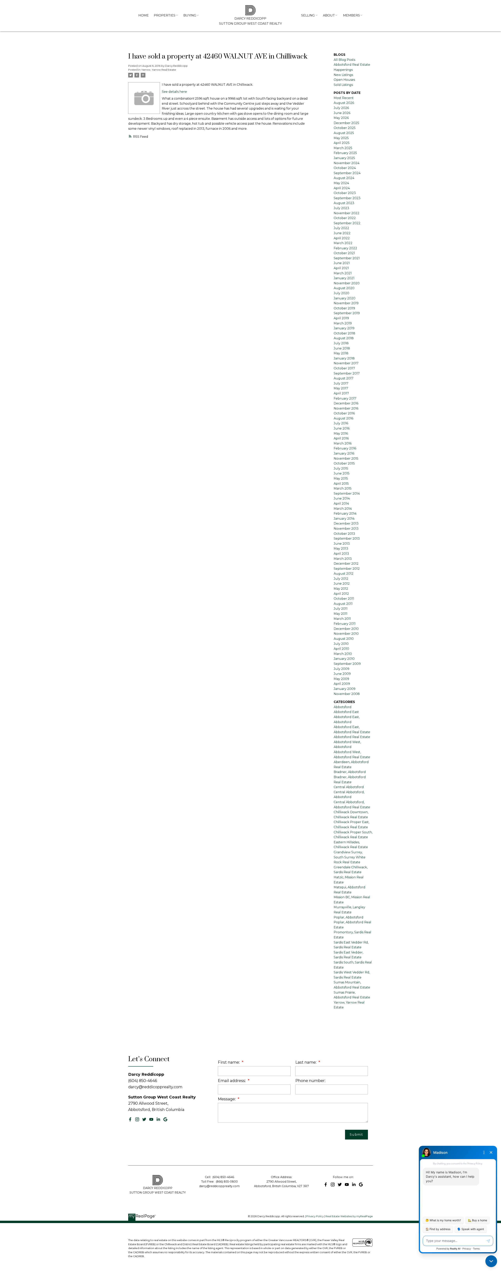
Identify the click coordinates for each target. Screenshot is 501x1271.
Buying (189, 15)
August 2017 (343, 378)
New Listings (343, 75)
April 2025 (342, 143)
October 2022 (345, 218)
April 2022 (342, 238)
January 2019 (344, 328)
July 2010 (341, 644)
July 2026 (341, 108)
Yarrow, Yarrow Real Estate (158, 69)
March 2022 (343, 243)
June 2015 (342, 473)
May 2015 (341, 478)
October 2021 (344, 253)
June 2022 (342, 233)
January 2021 (344, 278)
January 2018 (344, 358)
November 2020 (347, 283)
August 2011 (343, 604)
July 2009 (341, 669)
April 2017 (341, 393)
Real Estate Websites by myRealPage (349, 1216)
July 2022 (341, 228)
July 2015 (341, 468)
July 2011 (341, 608)
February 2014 (345, 513)
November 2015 (346, 458)
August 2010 (344, 639)
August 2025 (344, 133)
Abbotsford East (346, 712)
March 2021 (343, 273)
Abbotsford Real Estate (352, 737)
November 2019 (346, 303)
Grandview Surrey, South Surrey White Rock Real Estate (349, 857)
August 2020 (344, 288)
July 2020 (341, 293)
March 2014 (343, 508)
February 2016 (345, 448)
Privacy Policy (315, 1216)
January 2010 (344, 659)
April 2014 (341, 503)
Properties (164, 15)
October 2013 (344, 534)
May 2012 (341, 588)
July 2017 (341, 383)
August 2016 (343, 418)
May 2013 (341, 548)
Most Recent (344, 98)
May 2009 (341, 679)
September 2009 (347, 664)
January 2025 (344, 158)
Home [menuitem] (143, 15)
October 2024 (345, 168)
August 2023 (344, 203)
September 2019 (347, 313)
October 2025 (345, 128)
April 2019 (341, 318)
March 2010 (343, 654)
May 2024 (341, 183)
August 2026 (344, 103)
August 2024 (344, 178)
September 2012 (347, 569)
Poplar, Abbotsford (348, 917)
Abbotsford (342, 707)
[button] (130, 1119)
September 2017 (347, 373)
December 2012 (346, 563)
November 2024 (346, 163)
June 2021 (342, 263)
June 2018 (342, 348)
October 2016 (344, 413)
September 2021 (347, 258)
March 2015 (342, 488)
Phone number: (310, 1080)
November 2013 (346, 528)
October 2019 (344, 308)
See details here (174, 92)
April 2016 (341, 438)
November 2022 (346, 213)
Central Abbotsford (349, 787)
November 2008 (347, 694)
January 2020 (344, 298)
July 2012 (341, 579)
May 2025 (341, 138)
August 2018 (344, 338)
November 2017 (346, 363)
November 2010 (346, 634)
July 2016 (341, 423)
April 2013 (341, 553)
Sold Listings (343, 85)
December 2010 (346, 629)
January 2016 (344, 453)
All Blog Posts (344, 60)
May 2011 (340, 614)
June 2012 (342, 583)
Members (351, 15)
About (329, 15)
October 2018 (344, 333)
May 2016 (341, 433)
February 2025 (345, 153)
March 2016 (342, 443)
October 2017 (344, 368)
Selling (308, 15)
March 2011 (342, 619)
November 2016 (346, 408)
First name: (229, 1062)
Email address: (232, 1080)
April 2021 (341, 268)
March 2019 (343, 323)
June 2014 (342, 498)
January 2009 (344, 689)
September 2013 (347, 538)
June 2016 (342, 428)
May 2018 (341, 353)
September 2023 (347, 198)
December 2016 (346, 403)
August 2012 (343, 573)
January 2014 (344, 518)
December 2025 (346, 123)
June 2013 (342, 543)
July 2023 (341, 208)
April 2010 (341, 649)
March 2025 (343, 148)
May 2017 (341, 388)
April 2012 (341, 594)
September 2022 (347, 223)
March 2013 (343, 559)
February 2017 (345, 398)
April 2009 (342, 684)
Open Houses (344, 80)
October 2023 (345, 193)
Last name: (306, 1062)
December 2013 (346, 523)
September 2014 (347, 493)
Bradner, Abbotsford (350, 772)
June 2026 (342, 113)
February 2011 (345, 624)
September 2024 (347, 173)
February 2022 (345, 248)
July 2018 (341, 343)
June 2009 (342, 674)
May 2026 (341, 118)
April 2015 (341, 483)
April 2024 (342, 188)
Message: (227, 1099)
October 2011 (344, 598)
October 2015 (344, 463)
